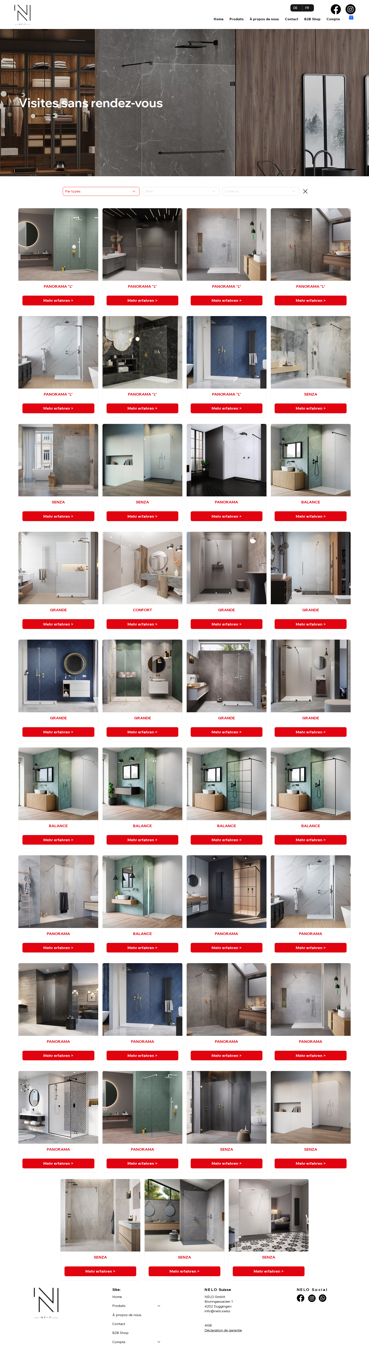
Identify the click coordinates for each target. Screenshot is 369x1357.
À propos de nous (126, 1315)
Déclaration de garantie (223, 1330)
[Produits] (159, 1305)
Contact (118, 1324)
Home (117, 1297)
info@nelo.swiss (217, 1311)
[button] (236, 19)
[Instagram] (351, 9)
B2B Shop (120, 1333)
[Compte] (159, 1341)
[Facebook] (336, 9)
